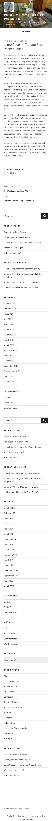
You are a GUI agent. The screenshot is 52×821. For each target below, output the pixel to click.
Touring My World (12, 702)
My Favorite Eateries (13, 707)
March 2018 (9, 345)
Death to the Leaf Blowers (15, 232)
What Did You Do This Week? (25, 282)
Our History (9, 733)
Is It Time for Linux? (12, 253)
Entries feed (9, 633)
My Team (8, 718)
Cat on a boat (9, 723)
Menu (27, 31)
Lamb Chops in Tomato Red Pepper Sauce (22, 242)
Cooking (11, 173)
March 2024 (9, 329)
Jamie (6, 269)
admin (23, 41)
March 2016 (9, 382)
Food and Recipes (11, 681)
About (6, 676)
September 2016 (11, 371)
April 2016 (8, 376)
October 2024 (10, 309)
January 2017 (9, 361)
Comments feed (11, 639)
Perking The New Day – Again (17, 237)
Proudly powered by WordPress (16, 808)
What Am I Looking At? (14, 248)
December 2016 (11, 366)
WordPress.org (10, 644)
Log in (6, 628)
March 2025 (9, 303)
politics (7, 397)
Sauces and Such (11, 686)
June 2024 (8, 314)
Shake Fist (8, 403)
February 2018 (10, 350)
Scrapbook (8, 697)
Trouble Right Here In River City (26, 269)
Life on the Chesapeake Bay (16, 728)
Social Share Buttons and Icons (20, 816)
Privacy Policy (10, 738)
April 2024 (8, 324)
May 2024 (8, 319)
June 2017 (8, 355)
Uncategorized (15, 169)
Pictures (7, 712)
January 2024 (10, 335)
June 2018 (8, 340)
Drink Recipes (10, 692)
